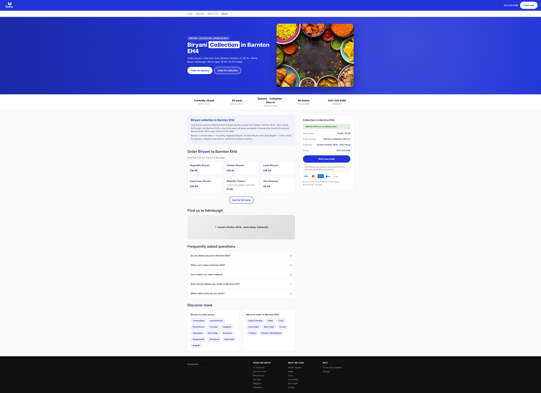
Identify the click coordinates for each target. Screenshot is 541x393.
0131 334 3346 (511, 5)
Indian (270, 320)
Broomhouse (198, 327)
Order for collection (228, 70)
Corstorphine (198, 320)
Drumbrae (227, 333)
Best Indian (269, 327)
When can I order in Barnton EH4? (208, 265)
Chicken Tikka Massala (271, 333)
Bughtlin (196, 345)
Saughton (227, 327)
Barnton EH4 (213, 14)
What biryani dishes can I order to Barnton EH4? (215, 284)
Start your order (326, 159)
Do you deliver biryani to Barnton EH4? (210, 255)
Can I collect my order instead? (207, 274)
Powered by (192, 364)
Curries (282, 327)
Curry (280, 320)
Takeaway (200, 14)
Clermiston (197, 333)
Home (189, 14)
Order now (528, 5)
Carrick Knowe (216, 320)
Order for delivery (200, 70)
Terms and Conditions (332, 367)
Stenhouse (214, 339)
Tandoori (252, 333)
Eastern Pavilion (255, 320)
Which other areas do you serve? (208, 293)
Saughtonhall (198, 339)
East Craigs (213, 333)
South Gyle (229, 339)
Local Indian (253, 327)
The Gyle (213, 327)
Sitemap (326, 371)
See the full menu (241, 200)
